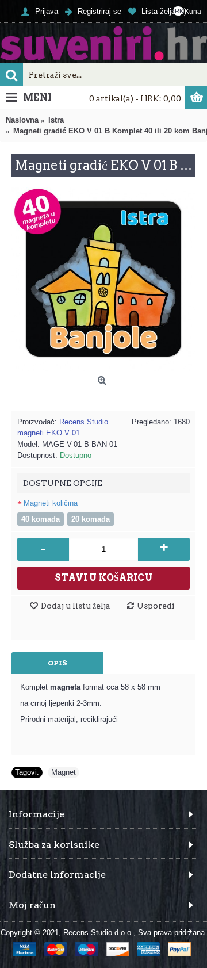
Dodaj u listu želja (75, 605)
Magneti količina (51, 503)
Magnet (63, 772)
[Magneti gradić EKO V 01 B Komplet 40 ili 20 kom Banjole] (103, 279)
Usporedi (156, 605)
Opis (57, 663)
